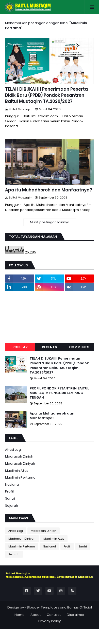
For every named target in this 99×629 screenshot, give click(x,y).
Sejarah (11, 505)
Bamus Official (79, 607)
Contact (54, 614)
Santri (10, 498)
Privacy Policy (49, 621)
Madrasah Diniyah (20, 463)
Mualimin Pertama (20, 477)
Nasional (12, 484)
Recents (49, 347)
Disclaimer (76, 614)
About (35, 614)
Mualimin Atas (16, 470)
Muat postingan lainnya (49, 222)
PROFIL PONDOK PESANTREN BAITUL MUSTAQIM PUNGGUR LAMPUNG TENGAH (59, 393)
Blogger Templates (43, 607)
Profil (9, 491)
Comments (79, 347)
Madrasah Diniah (19, 456)
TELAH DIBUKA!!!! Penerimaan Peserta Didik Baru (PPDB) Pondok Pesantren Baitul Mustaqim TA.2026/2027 (46, 95)
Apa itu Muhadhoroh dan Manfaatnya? (48, 190)
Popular (19, 347)
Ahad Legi (13, 449)
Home (19, 614)
